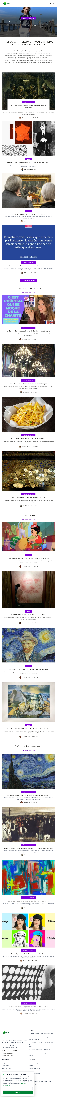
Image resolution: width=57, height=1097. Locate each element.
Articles (31, 1030)
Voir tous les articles (28, 292)
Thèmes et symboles (34, 1071)
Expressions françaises (28, 262)
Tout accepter (17, 1092)
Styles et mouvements (28, 102)
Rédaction (5, 1060)
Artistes (28, 18)
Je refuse (18, 1089)
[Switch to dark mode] (50, 3)
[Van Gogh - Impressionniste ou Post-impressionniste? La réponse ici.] (28, 91)
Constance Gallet (6, 1068)
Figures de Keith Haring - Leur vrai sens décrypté (41, 1042)
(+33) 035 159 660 (8, 1053)
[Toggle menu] (53, 3)
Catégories (32, 1060)
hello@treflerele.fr (8, 1055)
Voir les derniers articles (28, 280)
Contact (41, 1081)
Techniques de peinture (34, 1073)
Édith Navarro (5, 1065)
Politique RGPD (47, 1081)
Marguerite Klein (6, 1063)
